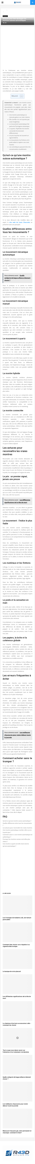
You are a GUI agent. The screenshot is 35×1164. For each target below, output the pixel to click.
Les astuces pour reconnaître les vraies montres (17, 828)
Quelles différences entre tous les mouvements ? (17, 824)
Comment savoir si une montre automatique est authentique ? (17, 836)
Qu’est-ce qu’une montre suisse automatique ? (17, 821)
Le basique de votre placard (12, 971)
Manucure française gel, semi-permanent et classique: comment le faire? (17, 1132)
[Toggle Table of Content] (21, 96)
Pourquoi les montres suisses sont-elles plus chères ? (16, 840)
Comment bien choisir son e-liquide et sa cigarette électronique (16, 945)
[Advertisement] (17, 49)
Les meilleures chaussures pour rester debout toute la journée (15, 1105)
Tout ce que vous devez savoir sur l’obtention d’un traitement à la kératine (16, 1051)
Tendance (5, 16)
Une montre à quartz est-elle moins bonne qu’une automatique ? (16, 845)
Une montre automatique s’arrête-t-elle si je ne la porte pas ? (17, 831)
